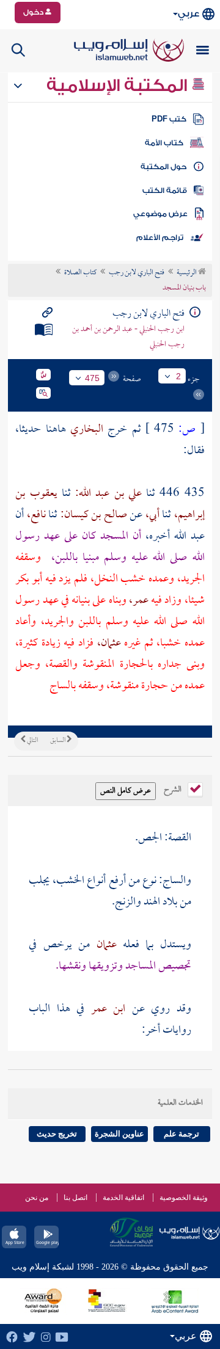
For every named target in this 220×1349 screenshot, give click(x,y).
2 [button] (178, 376)
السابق (58, 740)
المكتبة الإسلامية (118, 85)
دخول (34, 12)
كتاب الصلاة (80, 273)
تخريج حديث (57, 1133)
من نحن (36, 1197)
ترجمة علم (181, 1133)
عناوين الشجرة (119, 1133)
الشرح (173, 788)
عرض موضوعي (160, 213)
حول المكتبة (163, 166)
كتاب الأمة (164, 143)
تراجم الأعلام (159, 237)
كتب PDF (169, 119)
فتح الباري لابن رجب (136, 273)
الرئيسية (187, 273)
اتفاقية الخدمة (123, 1197)
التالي (32, 740)
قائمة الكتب (164, 190)
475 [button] (92, 378)
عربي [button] (188, 14)
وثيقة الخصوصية (184, 1197)
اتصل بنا (75, 1197)
